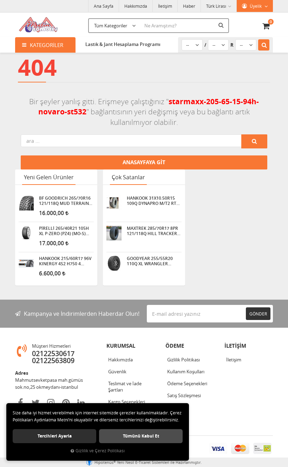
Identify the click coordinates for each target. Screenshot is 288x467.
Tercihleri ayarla (55, 436)
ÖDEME (174, 345)
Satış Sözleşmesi (184, 395)
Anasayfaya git (144, 162)
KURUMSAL (120, 345)
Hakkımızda (135, 6)
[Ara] (222, 25)
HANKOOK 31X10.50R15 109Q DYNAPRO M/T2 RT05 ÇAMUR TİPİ (154, 200)
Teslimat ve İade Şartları (125, 386)
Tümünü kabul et (141, 436)
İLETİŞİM (235, 345)
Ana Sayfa (103, 6)
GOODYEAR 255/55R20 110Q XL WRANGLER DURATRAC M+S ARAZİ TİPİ (154, 261)
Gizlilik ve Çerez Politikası (100, 450)
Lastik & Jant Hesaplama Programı (123, 44)
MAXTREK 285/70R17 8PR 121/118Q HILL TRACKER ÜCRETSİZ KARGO (152, 231)
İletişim (165, 6)
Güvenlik (117, 371)
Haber (189, 6)
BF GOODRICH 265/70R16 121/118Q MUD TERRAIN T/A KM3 (65, 200)
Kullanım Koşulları (185, 371)
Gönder (258, 313)
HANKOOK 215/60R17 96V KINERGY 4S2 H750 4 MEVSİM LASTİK (65, 261)
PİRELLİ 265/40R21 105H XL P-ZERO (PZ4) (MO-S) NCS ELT (64, 231)
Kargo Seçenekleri (126, 402)
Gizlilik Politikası (183, 359)
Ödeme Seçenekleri (187, 383)
